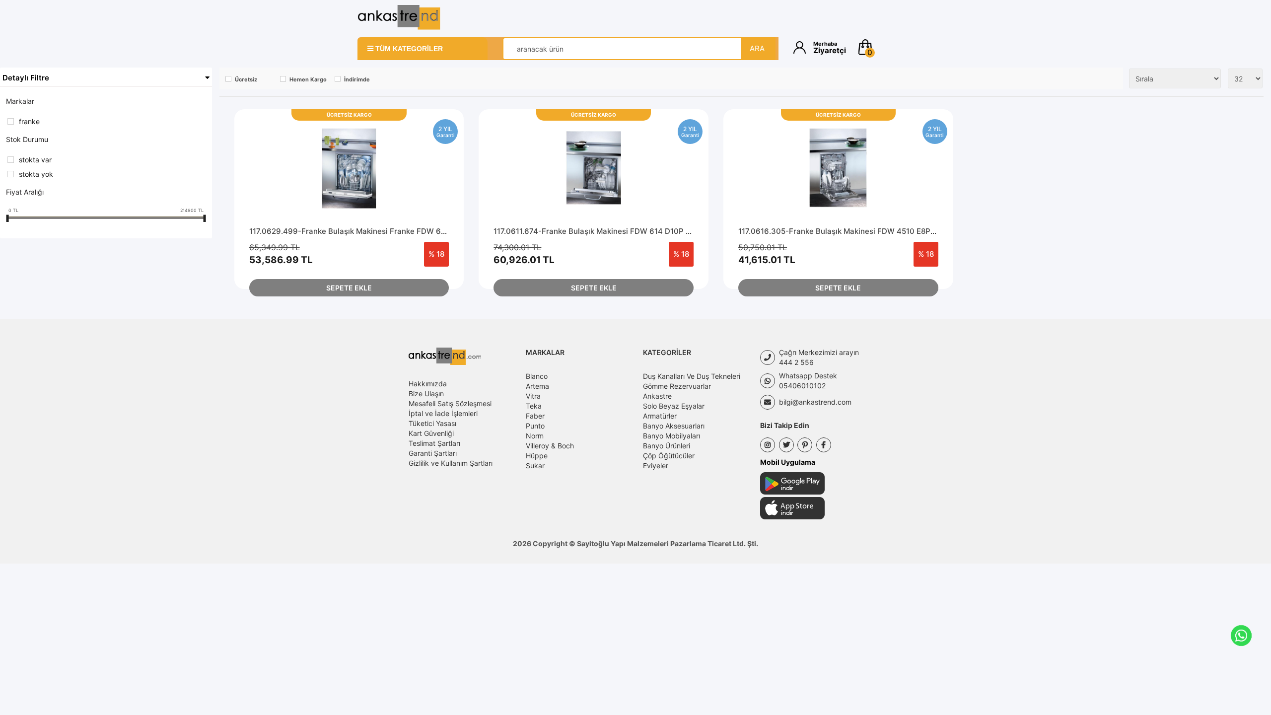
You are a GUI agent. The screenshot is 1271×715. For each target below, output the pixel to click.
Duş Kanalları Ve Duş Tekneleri (691, 376)
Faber (535, 416)
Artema (537, 386)
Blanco (537, 376)
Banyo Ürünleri (666, 445)
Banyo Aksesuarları (674, 426)
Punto (535, 426)
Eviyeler (655, 465)
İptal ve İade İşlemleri (443, 413)
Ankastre (657, 396)
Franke (29, 121)
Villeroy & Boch (550, 445)
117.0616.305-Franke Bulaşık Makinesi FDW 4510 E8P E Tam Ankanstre (865, 231)
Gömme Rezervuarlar (677, 386)
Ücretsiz (246, 79)
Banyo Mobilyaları (671, 435)
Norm (535, 435)
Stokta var (35, 159)
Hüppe (537, 455)
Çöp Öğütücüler (669, 455)
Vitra (533, 396)
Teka (534, 406)
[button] (885, 47)
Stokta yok (36, 174)
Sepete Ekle (349, 288)
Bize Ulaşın (426, 393)
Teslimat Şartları (434, 443)
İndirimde (357, 79)
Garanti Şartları (433, 453)
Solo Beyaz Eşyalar (674, 406)
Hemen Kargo (308, 79)
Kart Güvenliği (431, 433)
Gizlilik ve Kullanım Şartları (451, 463)
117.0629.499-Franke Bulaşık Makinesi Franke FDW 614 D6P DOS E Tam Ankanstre (398, 231)
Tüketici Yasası (432, 423)
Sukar (535, 465)
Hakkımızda (428, 383)
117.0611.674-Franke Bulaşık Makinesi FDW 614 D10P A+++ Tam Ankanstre (628, 231)
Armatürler (660, 416)
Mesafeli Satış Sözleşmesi (450, 403)
